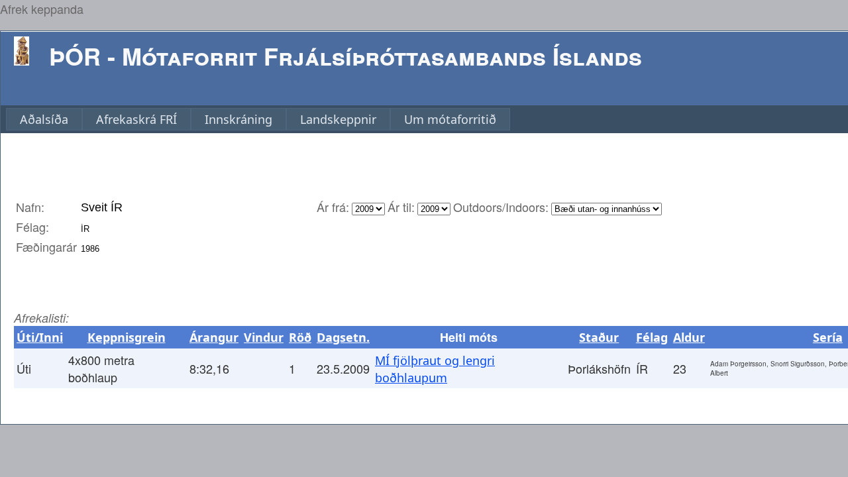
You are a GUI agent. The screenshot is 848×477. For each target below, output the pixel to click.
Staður (599, 337)
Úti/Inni (40, 337)
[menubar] (258, 119)
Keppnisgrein (126, 337)
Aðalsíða (44, 119)
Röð (300, 337)
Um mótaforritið (450, 119)
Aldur (689, 337)
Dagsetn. (343, 337)
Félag (652, 337)
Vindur (264, 337)
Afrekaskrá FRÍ (136, 119)
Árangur (213, 337)
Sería (828, 337)
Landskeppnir (338, 119)
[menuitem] (44, 119)
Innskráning (238, 119)
